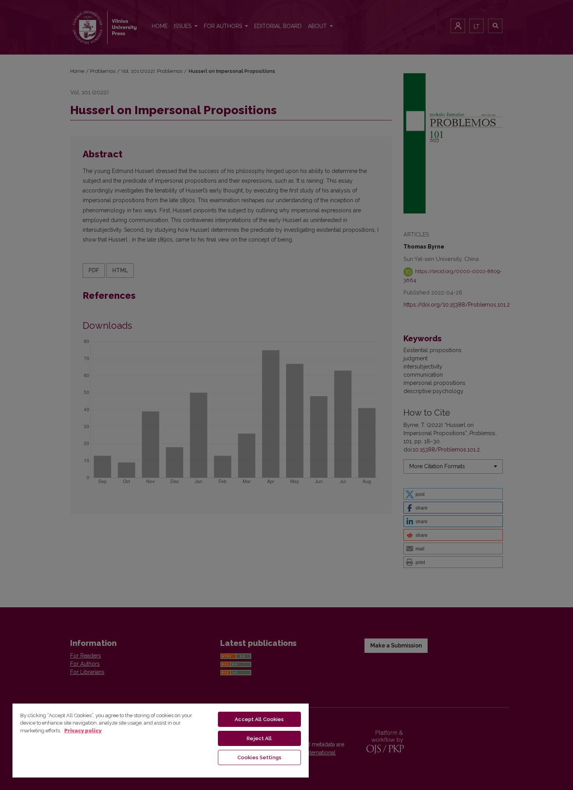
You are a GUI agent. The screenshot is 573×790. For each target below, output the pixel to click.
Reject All (259, 738)
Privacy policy (82, 731)
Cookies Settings (259, 757)
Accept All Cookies (259, 719)
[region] (160, 740)
